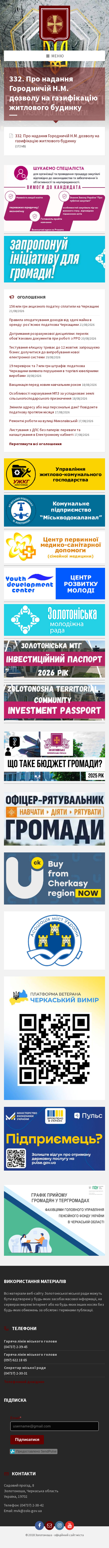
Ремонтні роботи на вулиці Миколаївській (43, 420)
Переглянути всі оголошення (35, 443)
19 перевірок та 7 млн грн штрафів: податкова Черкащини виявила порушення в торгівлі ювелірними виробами (53, 370)
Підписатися (27, 1439)
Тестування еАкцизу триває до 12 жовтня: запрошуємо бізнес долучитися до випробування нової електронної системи (54, 352)
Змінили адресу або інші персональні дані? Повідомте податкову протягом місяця (53, 409)
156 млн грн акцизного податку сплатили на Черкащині (54, 306)
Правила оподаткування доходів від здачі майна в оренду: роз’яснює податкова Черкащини (50, 322)
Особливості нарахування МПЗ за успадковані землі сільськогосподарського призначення (51, 395)
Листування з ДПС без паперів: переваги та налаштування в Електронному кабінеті (44, 432)
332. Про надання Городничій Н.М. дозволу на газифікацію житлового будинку (57, 138)
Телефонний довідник (24, 1381)
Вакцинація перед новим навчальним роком (45, 384)
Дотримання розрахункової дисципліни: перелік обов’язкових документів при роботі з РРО (49, 336)
